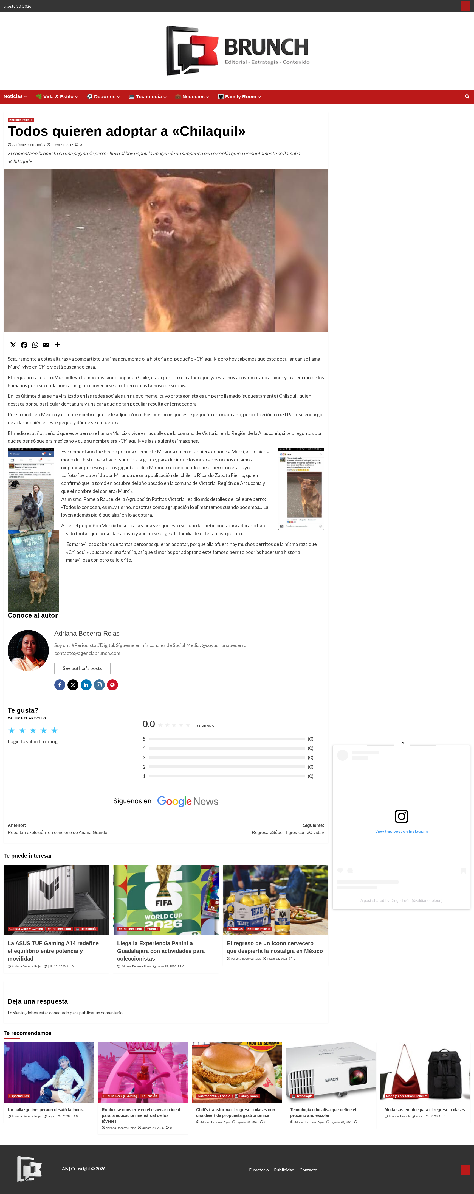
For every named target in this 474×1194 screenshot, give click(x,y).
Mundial (152, 928)
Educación (149, 1096)
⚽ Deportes (101, 96)
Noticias (13, 96)
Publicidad (284, 1169)
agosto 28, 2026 (59, 1116)
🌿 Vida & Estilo (55, 96)
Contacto (308, 1169)
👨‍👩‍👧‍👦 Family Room (237, 96)
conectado (59, 1012)
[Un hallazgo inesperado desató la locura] (49, 1072)
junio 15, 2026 (167, 966)
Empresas (235, 928)
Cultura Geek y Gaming (26, 928)
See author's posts (82, 668)
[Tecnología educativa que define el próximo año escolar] (331, 1072)
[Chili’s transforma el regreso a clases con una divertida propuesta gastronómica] (237, 1072)
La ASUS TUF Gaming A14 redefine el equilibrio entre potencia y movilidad (53, 951)
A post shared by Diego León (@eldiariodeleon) (401, 900)
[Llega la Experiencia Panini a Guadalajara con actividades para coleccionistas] (166, 900)
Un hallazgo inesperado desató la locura (46, 1109)
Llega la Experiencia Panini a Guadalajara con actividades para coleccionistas (161, 951)
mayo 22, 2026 (277, 958)
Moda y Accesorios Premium (406, 1096)
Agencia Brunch (399, 1116)
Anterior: (57, 829)
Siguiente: (288, 829)
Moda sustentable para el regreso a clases (425, 1109)
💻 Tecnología (145, 96)
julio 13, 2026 (57, 966)
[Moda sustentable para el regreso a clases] (425, 1072)
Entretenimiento (21, 119)
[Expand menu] (26, 96)
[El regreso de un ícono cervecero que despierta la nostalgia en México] (275, 900)
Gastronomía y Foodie (214, 1096)
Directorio (259, 1169)
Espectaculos (19, 1096)
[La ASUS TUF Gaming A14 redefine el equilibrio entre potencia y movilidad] (56, 900)
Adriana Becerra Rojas (28, 145)
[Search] (467, 97)
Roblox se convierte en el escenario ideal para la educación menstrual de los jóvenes (141, 1115)
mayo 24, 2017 (62, 145)
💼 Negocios (190, 96)
